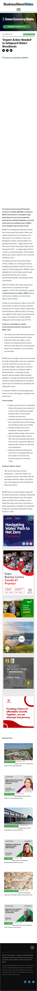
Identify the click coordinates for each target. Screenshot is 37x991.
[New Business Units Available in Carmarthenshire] (18, 816)
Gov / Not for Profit (11, 826)
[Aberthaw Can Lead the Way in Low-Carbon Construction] (18, 913)
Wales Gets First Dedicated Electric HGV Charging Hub (18, 765)
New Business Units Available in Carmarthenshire (17, 829)
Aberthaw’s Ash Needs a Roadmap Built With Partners (16, 861)
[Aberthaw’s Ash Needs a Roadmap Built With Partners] (18, 848)
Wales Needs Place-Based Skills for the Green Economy (17, 797)
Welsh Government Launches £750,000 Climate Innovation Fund (18, 894)
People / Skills (9, 794)
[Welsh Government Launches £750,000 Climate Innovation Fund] (18, 880)
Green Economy (29, 34)
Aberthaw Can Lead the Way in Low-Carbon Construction (18, 926)
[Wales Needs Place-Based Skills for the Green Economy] (18, 784)
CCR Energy (8, 859)
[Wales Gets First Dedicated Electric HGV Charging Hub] (18, 751)
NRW (26, 293)
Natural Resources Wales (13, 293)
